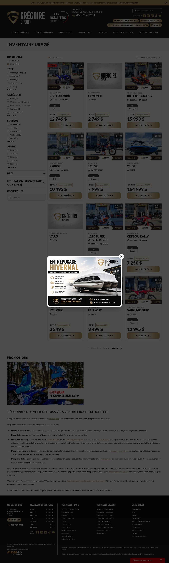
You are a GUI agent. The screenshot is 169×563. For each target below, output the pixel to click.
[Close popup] (121, 256)
